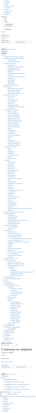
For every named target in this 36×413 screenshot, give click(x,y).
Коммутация (8, 230)
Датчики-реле (8, 86)
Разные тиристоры (16, 293)
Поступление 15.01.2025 (18, 382)
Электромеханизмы (13, 105)
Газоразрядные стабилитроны (16, 73)
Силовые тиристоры (16, 288)
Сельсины (10, 98)
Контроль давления (10, 213)
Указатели (10, 185)
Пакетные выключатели (14, 237)
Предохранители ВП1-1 (17, 275)
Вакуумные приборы (10, 63)
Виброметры (11, 167)
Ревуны (10, 157)
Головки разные (12, 182)
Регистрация (4, 51)
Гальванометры (12, 203)
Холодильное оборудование (12, 327)
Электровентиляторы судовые (16, 106)
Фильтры (7, 340)
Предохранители (12, 267)
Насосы (7, 337)
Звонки (10, 148)
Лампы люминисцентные (15, 120)
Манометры (11, 215)
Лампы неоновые (12, 123)
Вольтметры (11, 168)
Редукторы (11, 103)
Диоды (10, 300)
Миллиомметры (12, 205)
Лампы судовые (12, 111)
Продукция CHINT (9, 330)
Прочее (10, 200)
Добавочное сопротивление (15, 183)
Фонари (10, 137)
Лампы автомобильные (14, 143)
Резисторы (11, 298)
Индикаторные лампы (14, 70)
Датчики (10, 210)
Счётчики (10, 187)
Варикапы (14, 308)
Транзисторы (11, 323)
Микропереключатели (14, 233)
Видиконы (10, 71)
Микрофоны (11, 152)
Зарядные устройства (14, 61)
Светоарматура (12, 132)
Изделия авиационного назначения (14, 212)
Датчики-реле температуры (15, 88)
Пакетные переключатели (15, 240)
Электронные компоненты (12, 285)
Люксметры (11, 195)
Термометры (11, 228)
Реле (6, 280)
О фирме (7, 2)
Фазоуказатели (12, 198)
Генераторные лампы (14, 68)
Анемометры (11, 163)
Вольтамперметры (13, 170)
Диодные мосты (15, 305)
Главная (7, 1)
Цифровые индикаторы (14, 122)
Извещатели (11, 153)
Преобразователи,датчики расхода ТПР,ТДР (20, 208)
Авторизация (4, 40)
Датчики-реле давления (14, 90)
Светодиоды (11, 130)
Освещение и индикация (11, 110)
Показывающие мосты (14, 197)
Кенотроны (11, 78)
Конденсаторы (12, 297)
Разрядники (11, 81)
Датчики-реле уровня (14, 91)
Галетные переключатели (15, 235)
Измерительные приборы (15, 178)
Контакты (7, 14)
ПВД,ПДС (13, 270)
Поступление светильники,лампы (20, 389)
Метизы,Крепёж (9, 338)
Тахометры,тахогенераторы (15, 190)
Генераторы (11, 108)
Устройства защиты (10, 260)
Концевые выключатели (14, 248)
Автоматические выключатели (16, 265)
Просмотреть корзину (4, 37)
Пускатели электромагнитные (13, 278)
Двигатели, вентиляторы (11, 95)
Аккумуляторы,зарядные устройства (14, 58)
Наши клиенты (9, 11)
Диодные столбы (16, 307)
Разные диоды (15, 318)
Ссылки (7, 9)
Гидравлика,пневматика (11, 85)
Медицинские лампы (13, 118)
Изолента (7, 333)
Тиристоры (11, 287)
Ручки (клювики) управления (16, 252)
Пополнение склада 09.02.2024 (19, 384)
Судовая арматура (10, 332)
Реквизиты (7, 12)
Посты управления (13, 253)
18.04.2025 (14, 379)
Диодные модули (16, 312)
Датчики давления (13, 217)
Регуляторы (11, 188)
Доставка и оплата (10, 6)
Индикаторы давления (14, 223)
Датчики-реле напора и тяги (15, 93)
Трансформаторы (9, 277)
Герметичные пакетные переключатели (19, 242)
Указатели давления (13, 222)
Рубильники (11, 250)
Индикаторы (11, 193)
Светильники (11, 133)
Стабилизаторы (12, 192)
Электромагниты (9, 283)
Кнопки (10, 247)
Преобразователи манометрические (18, 220)
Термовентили (12, 328)
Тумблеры (10, 243)
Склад (6, 4)
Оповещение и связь (10, 147)
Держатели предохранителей (16, 263)
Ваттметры (11, 165)
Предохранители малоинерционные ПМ (22, 272)
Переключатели (12, 232)
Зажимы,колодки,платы (11, 258)
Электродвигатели (13, 100)
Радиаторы (14, 295)
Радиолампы (11, 65)
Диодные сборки (15, 313)
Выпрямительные (16, 317)
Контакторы (8, 282)
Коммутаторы (11, 158)
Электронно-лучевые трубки (15, 66)
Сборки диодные (16, 320)
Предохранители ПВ (17, 273)
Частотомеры (11, 177)
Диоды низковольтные (17, 303)
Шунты (10, 180)
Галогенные (11, 140)
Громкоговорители (13, 155)
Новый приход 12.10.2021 (18, 387)
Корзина (3, 32)
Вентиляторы (11, 96)
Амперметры (11, 162)
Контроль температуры (11, 225)
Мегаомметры (12, 175)
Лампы (10, 128)
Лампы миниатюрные (14, 125)
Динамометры (12, 172)
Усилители (11, 207)
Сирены (10, 150)
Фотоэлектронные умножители (16, 76)
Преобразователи (9, 325)
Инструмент (8, 335)
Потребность (8, 7)
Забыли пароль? (10, 49)
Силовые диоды (15, 302)
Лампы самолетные (13, 113)
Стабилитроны (15, 315)
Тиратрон (10, 75)
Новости (3, 378)
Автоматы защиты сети (14, 262)
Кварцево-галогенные (14, 142)
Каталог (4, 53)
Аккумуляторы (12, 60)
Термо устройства (13, 227)
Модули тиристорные (17, 292)
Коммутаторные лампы (14, 116)
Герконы (10, 245)
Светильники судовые (14, 145)
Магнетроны (11, 83)
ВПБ (12, 268)
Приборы (7, 160)
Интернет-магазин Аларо (14, 392)
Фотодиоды (14, 310)
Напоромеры (11, 202)
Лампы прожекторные (14, 135)
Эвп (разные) (11, 80)
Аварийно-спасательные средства (14, 56)
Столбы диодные (16, 322)
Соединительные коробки (15, 255)
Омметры (10, 173)
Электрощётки (12, 101)
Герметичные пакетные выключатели (21, 238)
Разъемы (10, 257)
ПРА (9, 138)
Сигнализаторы (12, 218)
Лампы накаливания (13, 115)
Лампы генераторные (14, 127)
